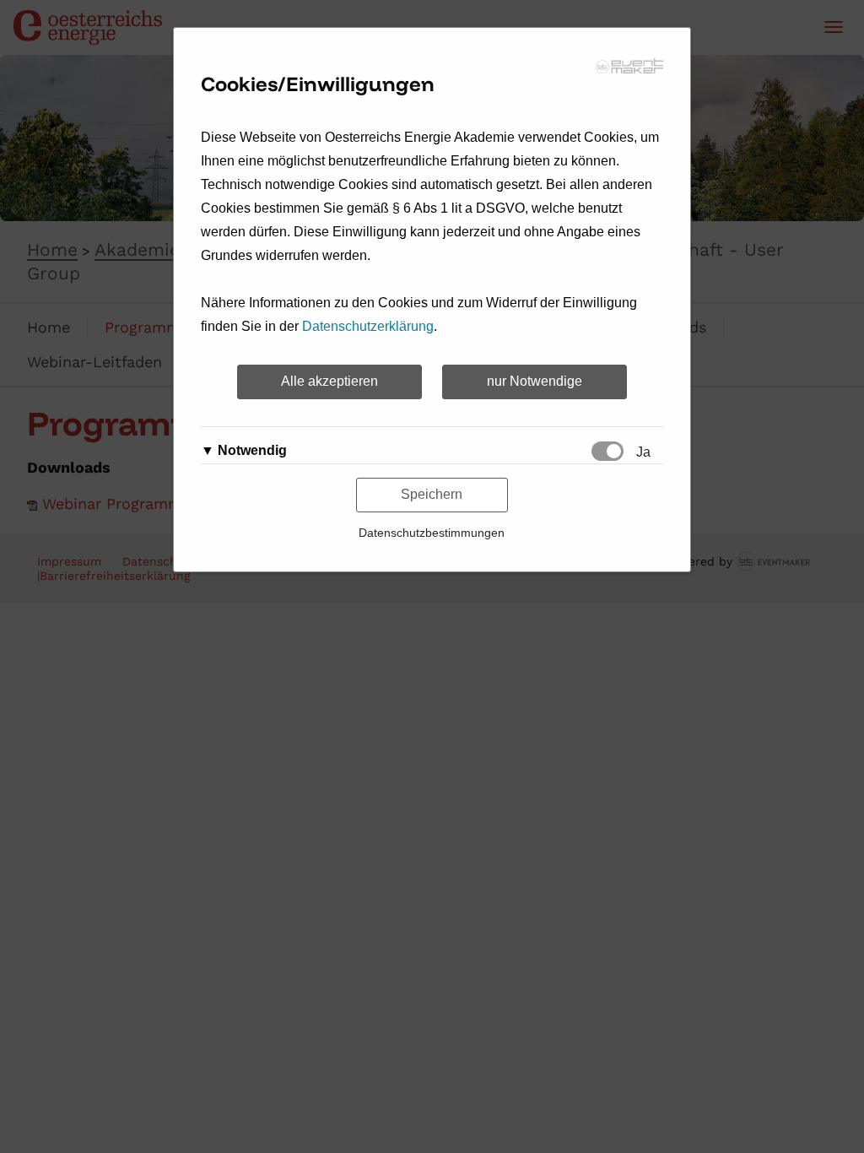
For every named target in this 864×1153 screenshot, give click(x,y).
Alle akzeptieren (329, 381)
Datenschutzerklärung (368, 326)
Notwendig (252, 450)
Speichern (431, 494)
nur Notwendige (534, 381)
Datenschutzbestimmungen (432, 532)
